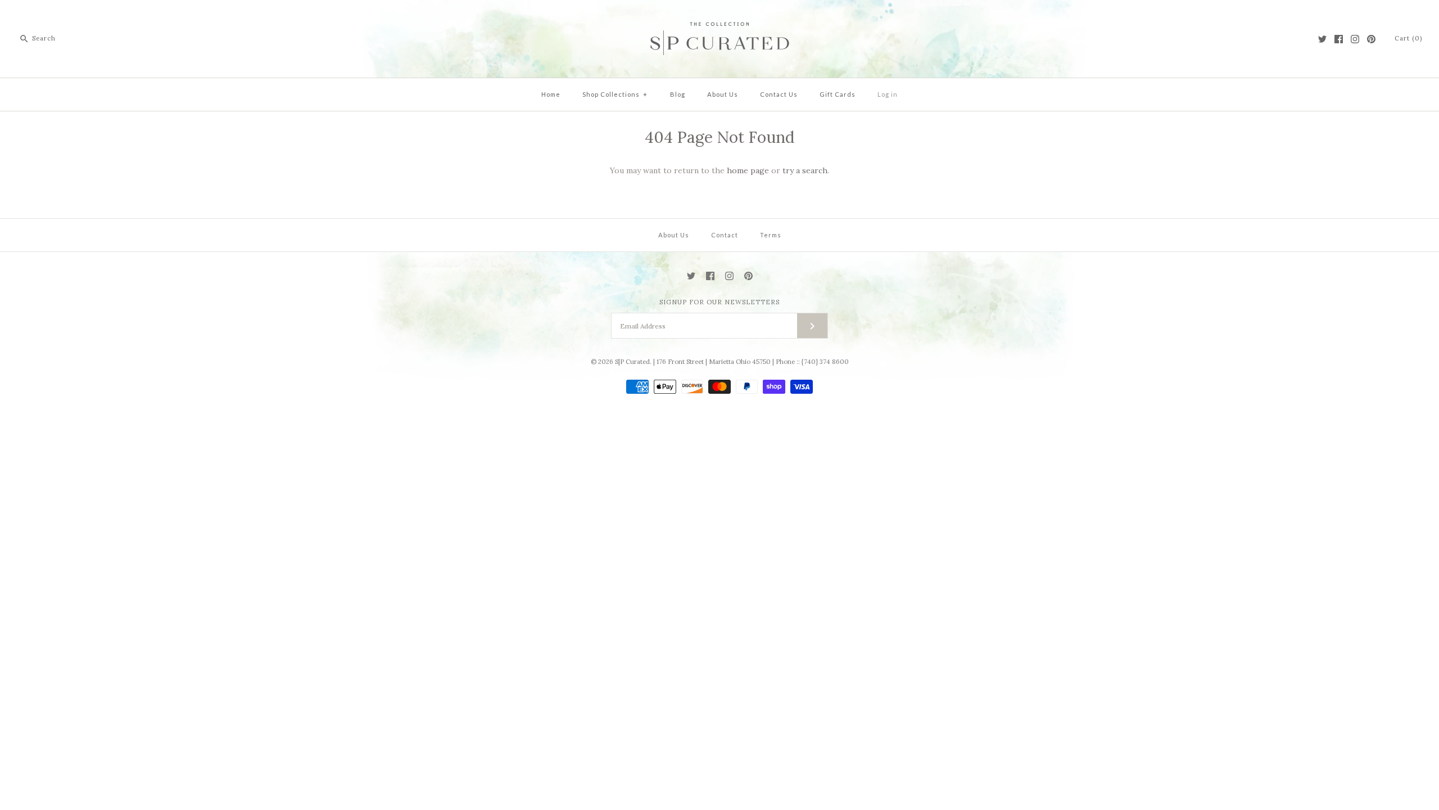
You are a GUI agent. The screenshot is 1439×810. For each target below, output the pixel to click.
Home (550, 94)
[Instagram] (1355, 39)
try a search (804, 170)
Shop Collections (615, 94)
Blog (677, 94)
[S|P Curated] (719, 17)
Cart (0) (1408, 38)
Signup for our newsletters (719, 302)
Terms (770, 234)
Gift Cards (838, 94)
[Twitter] (1322, 39)
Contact (724, 234)
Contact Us (779, 94)
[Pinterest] (1371, 39)
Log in (887, 94)
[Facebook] (1338, 39)
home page (748, 170)
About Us (722, 94)
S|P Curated (632, 362)
